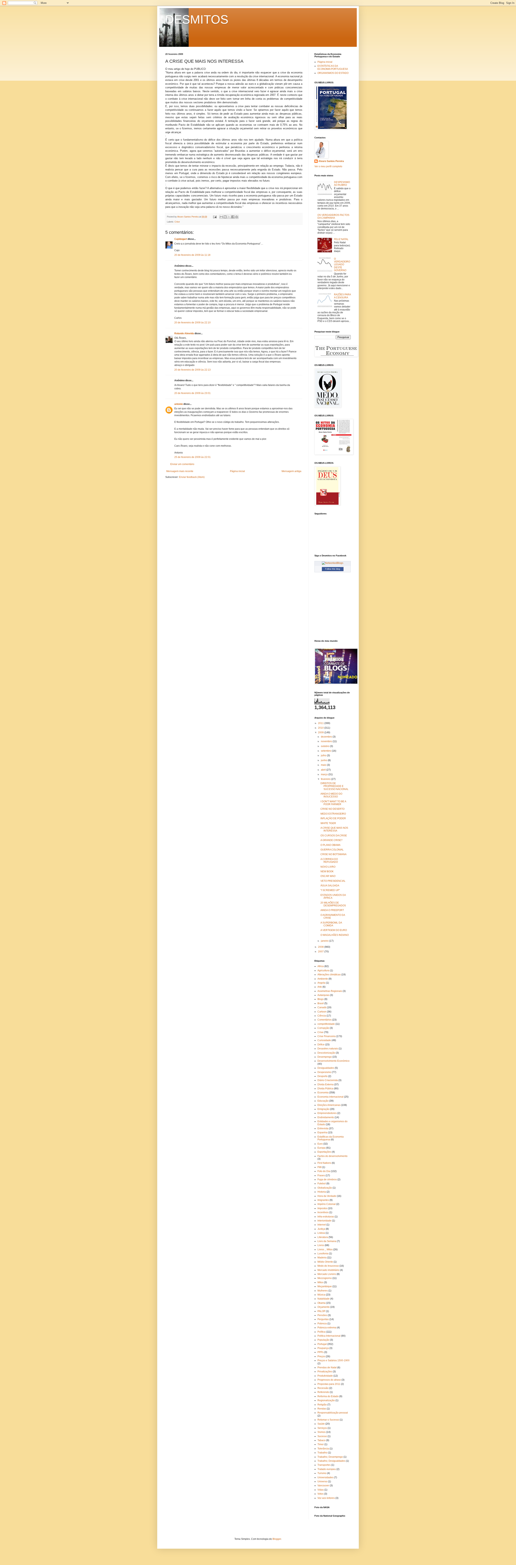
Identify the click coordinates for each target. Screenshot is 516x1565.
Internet (321, 1224)
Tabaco (321, 1440)
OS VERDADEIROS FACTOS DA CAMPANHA (333, 216)
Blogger (277, 1539)
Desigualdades (325, 1068)
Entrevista (322, 1128)
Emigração (323, 1109)
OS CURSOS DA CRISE (333, 835)
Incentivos (323, 1212)
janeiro (325, 940)
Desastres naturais (327, 1048)
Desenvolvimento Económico (333, 1060)
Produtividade (325, 1375)
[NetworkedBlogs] (332, 563)
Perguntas (323, 1319)
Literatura (322, 1237)
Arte (319, 986)
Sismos (321, 1432)
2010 (321, 727)
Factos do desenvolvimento (332, 1156)
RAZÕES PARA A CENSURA (342, 296)
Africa (320, 966)
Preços (321, 1356)
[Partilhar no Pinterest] (237, 217)
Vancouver (323, 1485)
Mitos (320, 1282)
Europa (321, 1147)
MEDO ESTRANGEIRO (333, 813)
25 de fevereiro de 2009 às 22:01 (192, 457)
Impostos (322, 1208)
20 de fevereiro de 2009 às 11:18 (192, 255)
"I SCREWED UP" (330, 890)
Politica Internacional (328, 1335)
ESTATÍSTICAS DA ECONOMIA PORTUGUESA (332, 67)
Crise (177, 221)
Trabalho (322, 1452)
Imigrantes (323, 1200)
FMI (319, 1167)
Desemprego (324, 1056)
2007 (321, 951)
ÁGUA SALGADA (329, 885)
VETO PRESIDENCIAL (332, 881)
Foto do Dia (323, 1171)
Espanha (322, 1132)
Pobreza (322, 1323)
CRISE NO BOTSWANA (333, 854)
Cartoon (321, 1011)
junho (324, 760)
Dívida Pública (325, 1088)
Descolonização (326, 1052)
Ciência (321, 1015)
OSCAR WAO (327, 876)
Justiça (321, 1229)
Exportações (324, 1151)
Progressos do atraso (329, 1379)
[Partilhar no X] (229, 217)
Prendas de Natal (327, 1367)
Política (321, 1331)
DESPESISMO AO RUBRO (342, 183)
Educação (323, 1100)
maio (324, 765)
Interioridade (324, 1220)
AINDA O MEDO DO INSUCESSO (331, 795)
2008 (321, 946)
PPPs (320, 1352)
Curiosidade (324, 1040)
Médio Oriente (325, 1261)
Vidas (320, 1489)
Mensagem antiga (291, 471)
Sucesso (322, 1436)
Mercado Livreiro (326, 1274)
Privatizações (324, 1371)
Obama (321, 1303)
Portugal (322, 1344)
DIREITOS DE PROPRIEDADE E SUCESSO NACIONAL (334, 786)
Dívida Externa (325, 1084)
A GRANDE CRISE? (331, 840)
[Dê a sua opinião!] (225, 217)
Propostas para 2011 (328, 1384)
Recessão (323, 1388)
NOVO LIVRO (327, 866)
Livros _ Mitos (325, 1249)
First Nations (324, 1163)
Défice (321, 1044)
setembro (326, 750)
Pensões (322, 1315)
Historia (321, 1191)
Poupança (323, 1348)
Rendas (321, 1408)
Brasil (320, 1003)
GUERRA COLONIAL (332, 849)
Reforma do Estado (328, 1396)
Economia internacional (330, 1096)
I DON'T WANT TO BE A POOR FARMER (333, 803)
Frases (321, 1175)
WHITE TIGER (328, 823)
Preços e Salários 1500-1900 (333, 1360)
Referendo (323, 1392)
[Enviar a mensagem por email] (221, 217)
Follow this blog (332, 569)
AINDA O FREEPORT (332, 910)
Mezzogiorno (324, 1278)
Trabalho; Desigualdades (331, 1460)
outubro (325, 746)
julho (324, 755)
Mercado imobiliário (328, 1270)
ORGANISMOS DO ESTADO (333, 73)
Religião (322, 1404)
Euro (320, 1143)
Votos (320, 1493)
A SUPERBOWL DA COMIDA (331, 924)
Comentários (324, 1019)
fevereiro (326, 779)
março (324, 774)
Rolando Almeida (184, 333)
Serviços (322, 1428)
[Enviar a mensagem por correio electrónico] (214, 216)
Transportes (324, 1465)
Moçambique (324, 1286)
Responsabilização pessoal (332, 1412)
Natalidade (323, 1298)
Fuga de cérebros (327, 1179)
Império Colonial (326, 1204)
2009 (321, 732)
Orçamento (323, 1307)
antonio (178, 404)
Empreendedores (327, 1113)
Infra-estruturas (325, 1216)
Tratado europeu (326, 1469)
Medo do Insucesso (328, 1265)
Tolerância (323, 1448)
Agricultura (323, 970)
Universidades (325, 1477)
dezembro (327, 736)
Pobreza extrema (326, 1327)
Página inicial (237, 471)
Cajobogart (180, 239)
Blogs (320, 999)
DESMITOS (196, 19)
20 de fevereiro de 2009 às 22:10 (192, 322)
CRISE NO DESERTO (332, 809)
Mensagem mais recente (179, 471)
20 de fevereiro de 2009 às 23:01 (192, 393)
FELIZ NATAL (341, 239)
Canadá (321, 1007)
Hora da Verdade (326, 1196)
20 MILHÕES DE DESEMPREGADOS (333, 904)
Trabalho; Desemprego (330, 1456)
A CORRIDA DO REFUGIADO (329, 860)
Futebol (321, 1183)
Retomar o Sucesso (328, 1419)
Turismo (321, 1473)
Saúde (321, 1423)
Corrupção (323, 1028)
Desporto (322, 1076)
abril (323, 769)
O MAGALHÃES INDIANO (334, 935)
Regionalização (326, 1400)
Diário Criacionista (327, 1080)
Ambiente (322, 978)
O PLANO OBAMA (330, 845)
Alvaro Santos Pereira (331, 161)
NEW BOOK (327, 871)
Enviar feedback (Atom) (192, 477)
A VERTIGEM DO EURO (333, 930)
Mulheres (322, 1290)
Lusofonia (322, 1253)
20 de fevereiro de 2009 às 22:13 (192, 369)
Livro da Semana (326, 1241)
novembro (327, 741)
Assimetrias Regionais (329, 991)
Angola (321, 982)
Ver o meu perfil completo (328, 166)
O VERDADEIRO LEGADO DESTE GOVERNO (342, 264)
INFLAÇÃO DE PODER (333, 818)
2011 (321, 723)
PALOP (321, 1311)
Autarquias (323, 995)
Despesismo (324, 1072)
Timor (320, 1444)
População (323, 1339)
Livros (320, 1245)
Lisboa (321, 1233)
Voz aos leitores (326, 1498)
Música (321, 1294)
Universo (322, 1481)
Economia (323, 1092)
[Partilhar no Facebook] (233, 217)
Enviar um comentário (182, 464)
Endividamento (325, 1117)
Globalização (324, 1187)
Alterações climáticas (329, 974)
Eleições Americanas (328, 1105)
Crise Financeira (326, 1036)
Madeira (322, 1257)
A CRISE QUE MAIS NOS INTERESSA (334, 829)
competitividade (326, 1024)
